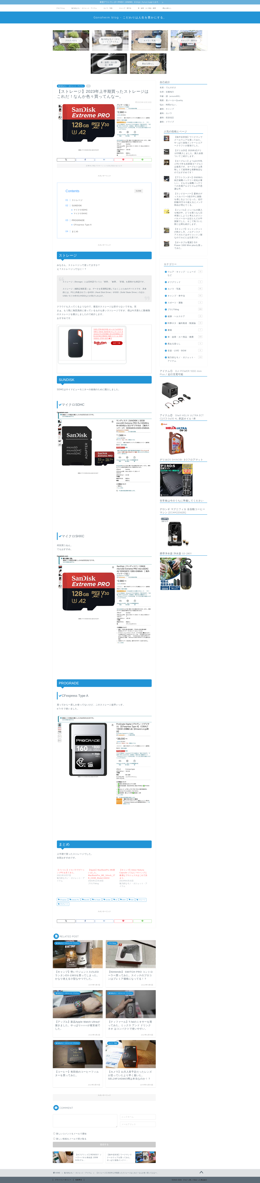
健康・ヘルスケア (184, 316)
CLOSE (138, 191)
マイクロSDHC (81, 210)
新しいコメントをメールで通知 (71, 1133)
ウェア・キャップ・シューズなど (184, 273)
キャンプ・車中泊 (125, 8)
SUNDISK (77, 205)
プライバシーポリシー (63, 1180)
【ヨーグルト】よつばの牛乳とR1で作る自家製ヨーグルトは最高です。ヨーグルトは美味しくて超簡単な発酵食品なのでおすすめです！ (188, 166)
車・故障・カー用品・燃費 (147, 8)
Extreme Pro (75, 900)
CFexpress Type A (83, 225)
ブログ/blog (60, 8)
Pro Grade (97, 900)
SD (116, 900)
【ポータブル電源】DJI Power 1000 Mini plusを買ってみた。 (188, 245)
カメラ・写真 (108, 8)
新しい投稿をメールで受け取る (71, 1139)
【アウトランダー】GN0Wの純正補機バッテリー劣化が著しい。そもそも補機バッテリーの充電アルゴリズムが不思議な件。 (188, 183)
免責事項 (78, 1180)
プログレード (63, 904)
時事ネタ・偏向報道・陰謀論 (184, 323)
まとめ (75, 231)
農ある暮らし (167, 8)
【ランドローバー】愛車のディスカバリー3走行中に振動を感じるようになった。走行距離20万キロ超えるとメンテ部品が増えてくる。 (188, 199)
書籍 (184, 330)
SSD (132, 900)
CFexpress (62, 900)
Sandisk (107, 900)
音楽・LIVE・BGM (184, 350)
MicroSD (86, 900)
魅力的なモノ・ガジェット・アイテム (84, 8)
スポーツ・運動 (184, 302)
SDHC (124, 900)
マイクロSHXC (80, 213)
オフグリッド (184, 282)
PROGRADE (78, 220)
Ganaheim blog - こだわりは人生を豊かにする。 (130, 17)
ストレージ (77, 200)
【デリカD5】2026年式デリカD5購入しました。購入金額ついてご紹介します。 (188, 153)
